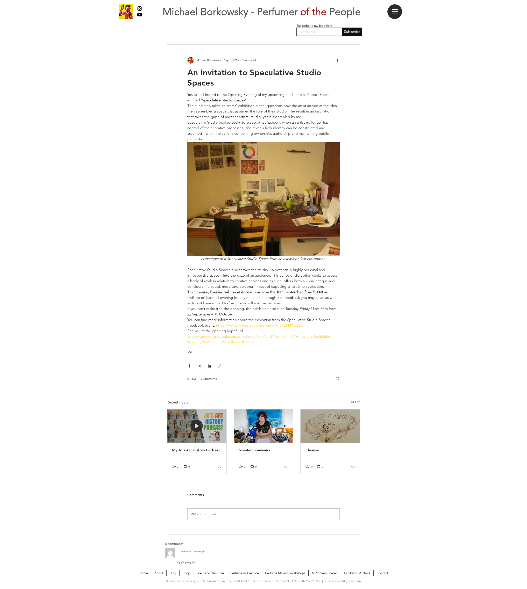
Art (190, 352)
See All (355, 401)
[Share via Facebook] (189, 366)
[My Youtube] (140, 15)
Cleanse (312, 450)
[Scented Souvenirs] (263, 426)
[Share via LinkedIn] (209, 366)
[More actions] (337, 60)
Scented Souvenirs (254, 450)
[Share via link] (220, 366)
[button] (394, 11)
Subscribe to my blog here (314, 25)
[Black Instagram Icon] (140, 9)
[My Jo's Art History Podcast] (196, 426)
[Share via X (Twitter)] (199, 366)
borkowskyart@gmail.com (342, 581)
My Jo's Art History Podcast (196, 450)
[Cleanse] (330, 426)
